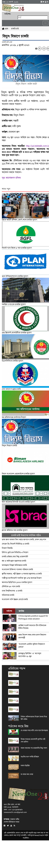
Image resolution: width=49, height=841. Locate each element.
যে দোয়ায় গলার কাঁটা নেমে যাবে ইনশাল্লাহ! (34, 730)
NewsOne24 (39, 835)
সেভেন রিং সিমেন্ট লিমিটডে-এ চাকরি (16, 543)
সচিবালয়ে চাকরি (8, 595)
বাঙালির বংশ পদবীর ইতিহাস (30, 756)
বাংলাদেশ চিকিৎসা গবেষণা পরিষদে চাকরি (17, 569)
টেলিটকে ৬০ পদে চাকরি (11, 586)
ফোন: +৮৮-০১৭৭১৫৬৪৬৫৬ (13, 809)
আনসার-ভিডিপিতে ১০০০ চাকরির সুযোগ (17, 582)
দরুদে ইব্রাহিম (25, 765)
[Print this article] (36, 48)
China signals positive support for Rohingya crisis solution (33, 617)
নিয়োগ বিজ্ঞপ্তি (7, 548)
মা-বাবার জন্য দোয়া (27, 774)
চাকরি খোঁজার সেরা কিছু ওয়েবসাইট (15, 556)
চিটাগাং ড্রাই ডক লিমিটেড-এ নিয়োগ (15, 552)
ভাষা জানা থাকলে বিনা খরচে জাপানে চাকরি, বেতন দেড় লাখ (24, 539)
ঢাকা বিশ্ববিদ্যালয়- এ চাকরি (12, 590)
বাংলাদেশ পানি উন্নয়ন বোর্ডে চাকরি (15, 599)
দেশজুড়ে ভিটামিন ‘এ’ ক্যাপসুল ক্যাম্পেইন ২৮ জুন (29, 655)
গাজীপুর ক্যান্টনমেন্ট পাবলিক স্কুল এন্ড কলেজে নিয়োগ (22, 578)
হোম (6, 28)
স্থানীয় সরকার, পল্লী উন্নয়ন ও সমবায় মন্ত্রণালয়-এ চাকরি (22, 573)
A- (40, 48)
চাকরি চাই (15, 28)
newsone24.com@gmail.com (15, 812)
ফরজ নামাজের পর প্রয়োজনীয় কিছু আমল (34, 748)
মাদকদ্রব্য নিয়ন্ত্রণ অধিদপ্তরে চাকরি (14, 565)
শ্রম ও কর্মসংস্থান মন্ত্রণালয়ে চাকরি (14, 560)
